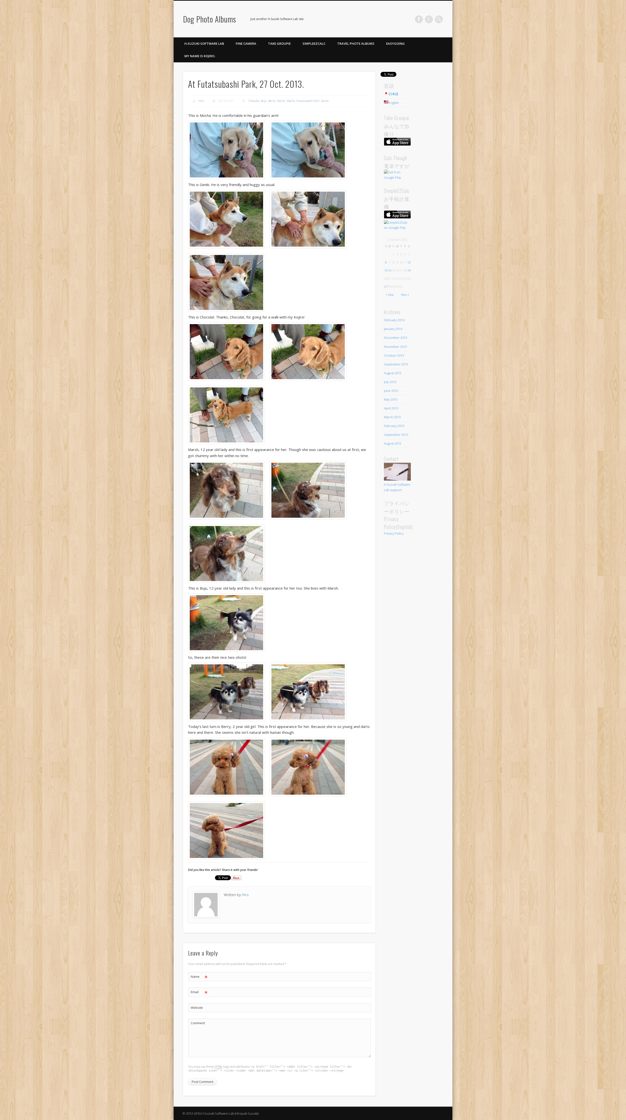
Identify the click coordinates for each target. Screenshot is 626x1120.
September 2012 (396, 434)
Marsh (281, 101)
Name (199, 977)
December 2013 (395, 337)
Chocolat (253, 101)
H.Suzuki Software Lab (204, 43)
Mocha (291, 101)
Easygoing (395, 43)
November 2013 (395, 346)
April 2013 (391, 408)
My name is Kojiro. (199, 56)
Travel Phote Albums (355, 43)
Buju (264, 101)
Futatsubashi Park (307, 101)
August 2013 (392, 373)
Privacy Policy (393, 533)
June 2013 (391, 390)
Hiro (201, 101)
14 (389, 270)
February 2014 (394, 320)
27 (386, 286)
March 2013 (392, 417)
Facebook (419, 19)
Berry (272, 101)
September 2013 (396, 364)
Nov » (405, 294)
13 (386, 270)
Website (197, 1007)
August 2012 (392, 443)
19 (409, 270)
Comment (198, 1023)
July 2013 (390, 382)
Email (199, 992)
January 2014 (393, 329)
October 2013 (394, 355)
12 (409, 262)
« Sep (390, 294)
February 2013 (394, 426)
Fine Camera (246, 43)
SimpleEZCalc (313, 43)
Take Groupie (279, 43)
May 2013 (390, 399)
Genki (325, 101)
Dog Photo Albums (209, 19)
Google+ (429, 19)
